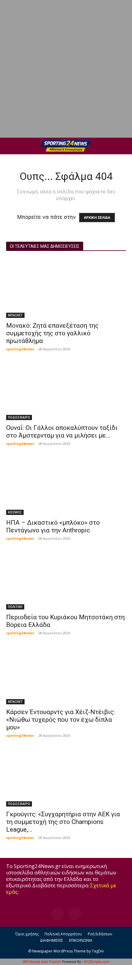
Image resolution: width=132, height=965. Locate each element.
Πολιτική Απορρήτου (63, 934)
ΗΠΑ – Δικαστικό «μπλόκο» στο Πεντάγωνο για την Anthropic (53, 526)
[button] (10, 146)
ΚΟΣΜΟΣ (15, 512)
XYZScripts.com (97, 961)
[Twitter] (74, 914)
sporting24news (20, 349)
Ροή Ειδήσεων (100, 934)
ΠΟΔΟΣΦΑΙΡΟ (19, 417)
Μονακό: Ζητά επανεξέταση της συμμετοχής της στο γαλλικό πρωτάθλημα (52, 333)
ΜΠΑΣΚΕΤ (15, 315)
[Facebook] (58, 914)
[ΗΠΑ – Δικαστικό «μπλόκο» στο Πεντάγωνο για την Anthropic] (66, 485)
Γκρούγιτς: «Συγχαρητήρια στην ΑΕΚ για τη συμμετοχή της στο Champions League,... (63, 821)
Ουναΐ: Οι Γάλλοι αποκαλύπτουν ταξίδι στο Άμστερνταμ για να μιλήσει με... (62, 431)
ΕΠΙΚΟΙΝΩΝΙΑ (80, 940)
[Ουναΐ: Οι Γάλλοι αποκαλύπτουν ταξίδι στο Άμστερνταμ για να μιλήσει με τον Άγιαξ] (66, 390)
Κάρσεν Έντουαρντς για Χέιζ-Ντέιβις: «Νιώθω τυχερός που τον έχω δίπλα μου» (60, 719)
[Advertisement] (66, 69)
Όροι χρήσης (27, 934)
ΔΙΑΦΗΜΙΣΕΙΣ (51, 940)
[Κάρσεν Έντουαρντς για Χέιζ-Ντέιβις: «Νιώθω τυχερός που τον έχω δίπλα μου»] (66, 674)
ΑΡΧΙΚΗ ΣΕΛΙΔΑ (97, 217)
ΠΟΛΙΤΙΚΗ (15, 607)
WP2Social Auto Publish (42, 961)
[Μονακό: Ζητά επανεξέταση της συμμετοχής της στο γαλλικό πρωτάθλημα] (66, 288)
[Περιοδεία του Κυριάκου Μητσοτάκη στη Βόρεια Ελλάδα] (66, 580)
